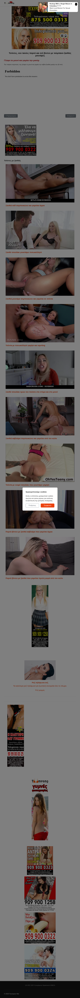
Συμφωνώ (47, 505)
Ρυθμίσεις (32, 505)
